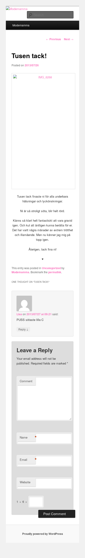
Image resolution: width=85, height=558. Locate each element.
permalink (54, 272)
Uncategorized (51, 268)
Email (28, 459)
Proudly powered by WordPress (42, 534)
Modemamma (20, 25)
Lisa (19, 314)
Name (28, 437)
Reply (23, 329)
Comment (26, 381)
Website (25, 482)
